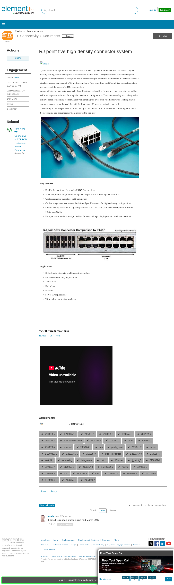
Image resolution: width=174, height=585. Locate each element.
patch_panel (117, 447)
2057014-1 (50, 440)
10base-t (119, 460)
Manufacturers (35, 31)
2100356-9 (82, 473)
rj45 (101, 447)
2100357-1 (155, 460)
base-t (153, 447)
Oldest (93, 510)
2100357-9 (113, 473)
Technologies (68, 540)
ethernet (68, 447)
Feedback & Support (60, 545)
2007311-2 (137, 447)
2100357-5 (132, 473)
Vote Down (53, 524)
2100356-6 (150, 473)
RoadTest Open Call (111, 553)
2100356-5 (142, 467)
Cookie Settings (49, 549)
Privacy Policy (98, 545)
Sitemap (136, 545)
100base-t (147, 440)
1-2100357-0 (136, 454)
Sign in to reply (47, 505)
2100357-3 (114, 440)
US (51, 335)
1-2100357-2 (51, 454)
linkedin (162, 543)
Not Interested (105, 579)
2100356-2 (69, 467)
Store (116, 540)
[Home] (18, 10)
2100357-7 (155, 454)
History (53, 491)
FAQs (74, 545)
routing (125, 467)
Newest (112, 510)
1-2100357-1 (70, 434)
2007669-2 (146, 434)
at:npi (130, 440)
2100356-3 (108, 434)
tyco (66, 473)
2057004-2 (89, 480)
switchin (49, 460)
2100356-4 (50, 447)
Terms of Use (84, 545)
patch (103, 460)
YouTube (168, 543)
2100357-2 (96, 440)
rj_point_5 (136, 460)
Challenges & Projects (88, 540)
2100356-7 (50, 434)
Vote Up (49, 524)
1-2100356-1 (72, 454)
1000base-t (127, 434)
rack (97, 473)
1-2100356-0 (51, 480)
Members (45, 540)
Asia (58, 335)
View (169, 579)
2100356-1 (71, 480)
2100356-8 (50, 473)
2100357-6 (91, 454)
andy (16, 78)
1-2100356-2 (107, 467)
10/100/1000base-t (73, 440)
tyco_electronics (113, 454)
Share (18, 58)
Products (19, 31)
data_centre (86, 460)
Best (103, 510)
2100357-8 (88, 467)
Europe (42, 335)
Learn (55, 540)
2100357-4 (50, 467)
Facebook (156, 543)
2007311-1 (89, 434)
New (164, 36)
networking (67, 460)
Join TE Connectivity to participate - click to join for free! (87, 580)
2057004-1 (85, 447)
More (69, 36)
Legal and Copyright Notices (118, 545)
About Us (44, 545)
